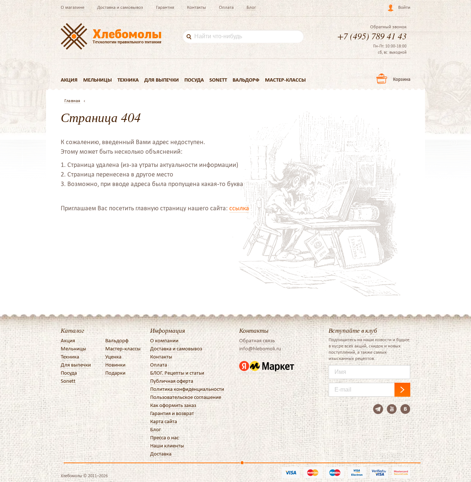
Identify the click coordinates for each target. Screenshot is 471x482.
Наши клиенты (167, 445)
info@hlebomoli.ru (260, 348)
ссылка (239, 208)
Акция (69, 79)
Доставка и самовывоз (120, 7)
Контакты (196, 7)
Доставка (160, 453)
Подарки (115, 372)
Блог (251, 7)
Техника (128, 79)
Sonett (218, 79)
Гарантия (165, 7)
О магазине (72, 7)
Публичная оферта (171, 381)
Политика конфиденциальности (187, 389)
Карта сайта (163, 421)
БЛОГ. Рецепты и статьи (177, 372)
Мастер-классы (285, 79)
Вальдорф (246, 79)
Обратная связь (257, 340)
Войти (404, 7)
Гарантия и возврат (172, 413)
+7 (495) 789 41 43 (372, 35)
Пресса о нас (164, 437)
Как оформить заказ (173, 405)
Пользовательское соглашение (185, 397)
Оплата (226, 7)
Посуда (194, 79)
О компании (164, 340)
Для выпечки (161, 79)
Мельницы (97, 79)
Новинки (115, 364)
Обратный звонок (388, 26)
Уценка (113, 356)
